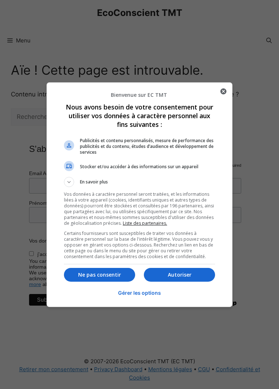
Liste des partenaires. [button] (145, 223)
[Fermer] (223, 91)
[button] (139, 182)
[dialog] (139, 194)
